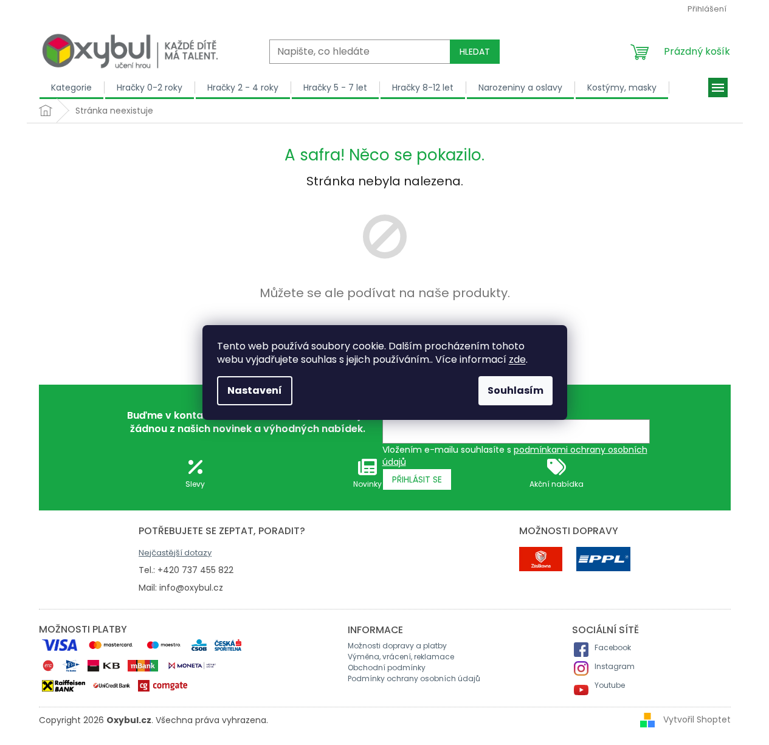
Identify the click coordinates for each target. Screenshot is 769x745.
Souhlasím (515, 390)
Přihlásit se (417, 479)
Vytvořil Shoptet (697, 719)
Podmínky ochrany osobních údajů (414, 678)
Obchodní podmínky (387, 667)
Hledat (475, 52)
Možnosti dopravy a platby (397, 645)
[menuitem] (72, 87)
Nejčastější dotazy (175, 552)
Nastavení (254, 390)
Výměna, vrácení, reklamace (401, 656)
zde (517, 359)
